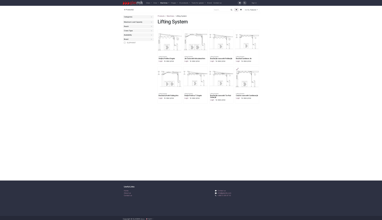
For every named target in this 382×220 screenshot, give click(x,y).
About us (127, 193)
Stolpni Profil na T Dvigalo (193, 95)
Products (161, 16)
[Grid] (236, 9)
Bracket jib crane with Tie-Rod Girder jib (220, 96)
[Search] (231, 9)
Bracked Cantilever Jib (243, 58)
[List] (241, 9)
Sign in (254, 3)
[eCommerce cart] (240, 3)
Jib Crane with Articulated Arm (194, 58)
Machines (170, 16)
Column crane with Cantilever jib (247, 95)
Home (126, 191)
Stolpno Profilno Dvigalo (167, 58)
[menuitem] (149, 3)
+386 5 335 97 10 (224, 195)
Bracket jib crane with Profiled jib (221, 58)
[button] (245, 3)
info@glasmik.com (224, 193)
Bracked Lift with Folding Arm (168, 95)
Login (161, 61)
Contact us (128, 195)
